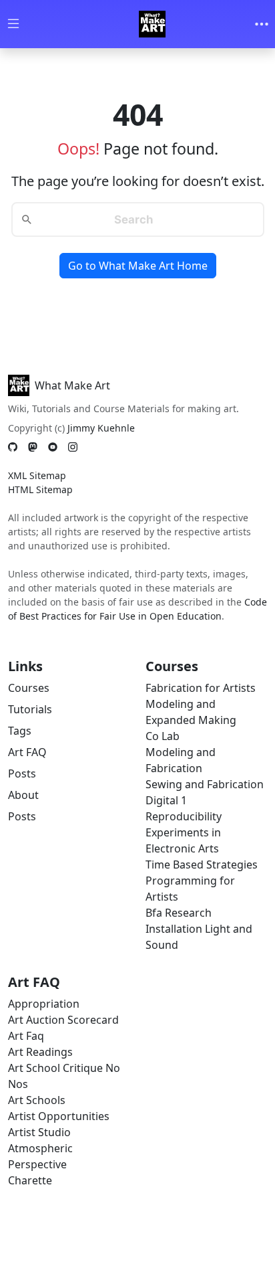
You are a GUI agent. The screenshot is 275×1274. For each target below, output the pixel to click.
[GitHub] (12, 447)
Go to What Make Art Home (138, 265)
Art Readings (40, 1051)
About (23, 795)
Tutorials (30, 709)
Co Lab (163, 736)
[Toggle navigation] (261, 24)
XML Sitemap (37, 475)
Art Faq (26, 1035)
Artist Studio (39, 1132)
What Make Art (72, 385)
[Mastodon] (32, 447)
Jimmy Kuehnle (101, 428)
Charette (30, 1180)
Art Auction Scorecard (63, 1019)
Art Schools (36, 1100)
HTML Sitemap (40, 489)
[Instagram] (72, 447)
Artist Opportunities (58, 1116)
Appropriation (43, 1003)
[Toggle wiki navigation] (13, 24)
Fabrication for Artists (201, 687)
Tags (19, 730)
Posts (22, 773)
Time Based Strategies (202, 864)
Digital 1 (166, 800)
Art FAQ (27, 752)
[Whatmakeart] (152, 24)
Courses (28, 687)
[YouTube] (52, 447)
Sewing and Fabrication (205, 784)
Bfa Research (179, 912)
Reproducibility (184, 816)
